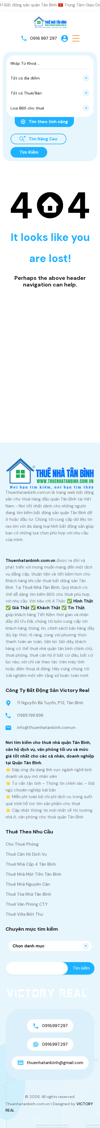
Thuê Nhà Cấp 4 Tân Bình (31, 864)
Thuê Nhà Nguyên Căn (28, 884)
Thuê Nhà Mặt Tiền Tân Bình (33, 874)
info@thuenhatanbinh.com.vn (46, 727)
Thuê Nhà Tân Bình (40, 587)
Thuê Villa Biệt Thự (24, 914)
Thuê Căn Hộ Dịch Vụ (26, 854)
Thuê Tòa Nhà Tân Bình (28, 894)
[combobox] (50, 78)
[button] (75, 38)
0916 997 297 (43, 38)
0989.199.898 (30, 715)
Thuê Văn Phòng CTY (27, 904)
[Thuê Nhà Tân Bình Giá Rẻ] (50, 22)
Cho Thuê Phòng (22, 844)
